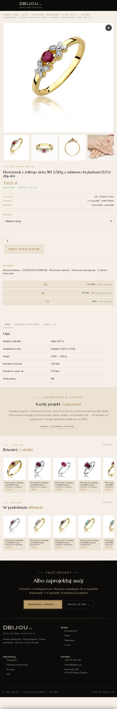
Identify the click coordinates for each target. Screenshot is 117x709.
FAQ (8, 674)
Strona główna (10, 15)
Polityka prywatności (17, 664)
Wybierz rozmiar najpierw (24, 249)
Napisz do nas (79, 604)
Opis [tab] (7, 325)
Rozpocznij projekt (42, 604)
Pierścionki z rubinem (59, 270)
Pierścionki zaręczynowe (45, 15)
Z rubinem (84, 15)
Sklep (25, 15)
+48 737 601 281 (72, 660)
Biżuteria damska (11, 270)
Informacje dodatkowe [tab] (26, 325)
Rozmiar (7, 215)
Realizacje (69, 640)
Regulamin (12, 660)
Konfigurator (71, 630)
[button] (108, 28)
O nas (67, 645)
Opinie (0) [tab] (50, 325)
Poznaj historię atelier (58, 426)
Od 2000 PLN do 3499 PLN (34, 270)
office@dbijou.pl (72, 664)
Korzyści (11, 669)
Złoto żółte (69, 15)
